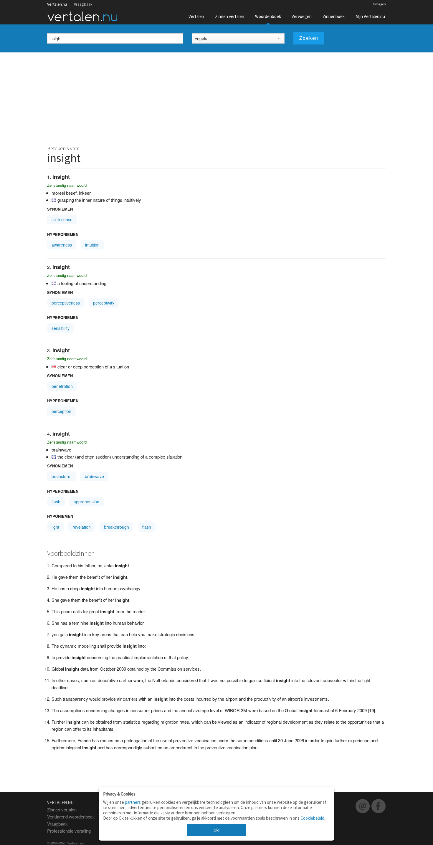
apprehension (86, 502)
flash (56, 502)
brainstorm (62, 476)
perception (61, 411)
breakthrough (116, 527)
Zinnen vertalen (229, 16)
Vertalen (196, 16)
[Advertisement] (216, 96)
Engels (200, 38)
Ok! (216, 830)
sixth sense (62, 219)
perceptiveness (66, 303)
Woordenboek (268, 16)
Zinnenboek (334, 16)
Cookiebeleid (312, 818)
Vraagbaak (83, 4)
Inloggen (379, 4)
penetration (62, 386)
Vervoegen (302, 16)
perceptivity (103, 303)
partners (133, 802)
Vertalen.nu (57, 4)
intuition (92, 245)
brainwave (94, 476)
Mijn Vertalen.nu (370, 16)
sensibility (61, 328)
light (55, 527)
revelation (81, 527)
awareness (62, 245)
